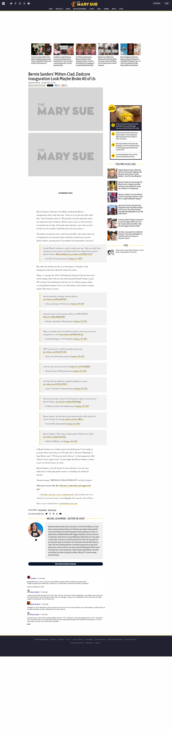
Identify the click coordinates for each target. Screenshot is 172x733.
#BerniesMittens (62, 254)
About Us (53, 639)
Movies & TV (59, 9)
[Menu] (3, 3)
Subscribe (156, 3)
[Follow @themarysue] (11, 5)
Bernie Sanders (42, 510)
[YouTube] (28, 5)
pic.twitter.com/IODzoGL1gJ (71, 334)
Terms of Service (78, 639)
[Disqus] (66, 599)
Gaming (106, 9)
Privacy (68, 639)
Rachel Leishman (35, 83)
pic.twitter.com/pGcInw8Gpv (54, 436)
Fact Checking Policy (77, 643)
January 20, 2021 (77, 303)
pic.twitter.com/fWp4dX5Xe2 (55, 299)
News (51, 9)
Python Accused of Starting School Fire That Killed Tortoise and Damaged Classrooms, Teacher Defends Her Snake (127, 126)
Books (68, 9)
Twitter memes (52, 510)
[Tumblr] (24, 5)
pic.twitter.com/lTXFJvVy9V (81, 254)
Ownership (89, 643)
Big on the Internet (79, 9)
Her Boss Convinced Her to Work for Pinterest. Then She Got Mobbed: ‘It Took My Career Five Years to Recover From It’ (130, 235)
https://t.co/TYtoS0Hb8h (80, 366)
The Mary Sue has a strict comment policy (58, 494)
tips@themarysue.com (68, 503)
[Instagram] (20, 5)
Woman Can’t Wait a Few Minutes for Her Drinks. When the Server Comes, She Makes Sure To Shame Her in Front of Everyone (107, 61)
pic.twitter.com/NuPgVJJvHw (55, 352)
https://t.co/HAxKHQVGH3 (54, 316)
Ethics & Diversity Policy (114, 639)
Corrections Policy (130, 639)
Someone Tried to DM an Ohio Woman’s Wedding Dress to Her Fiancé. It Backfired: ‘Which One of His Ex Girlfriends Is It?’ (41, 60)
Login (167, 3)
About (114, 9)
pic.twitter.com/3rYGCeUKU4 (55, 384)
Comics (91, 9)
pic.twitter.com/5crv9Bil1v (73, 419)
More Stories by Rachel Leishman (65, 564)
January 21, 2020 (75, 258)
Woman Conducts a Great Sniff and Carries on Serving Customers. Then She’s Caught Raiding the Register (130, 196)
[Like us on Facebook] (15, 5)
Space (99, 9)
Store (121, 9)
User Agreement (100, 639)
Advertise (61, 639)
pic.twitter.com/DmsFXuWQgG (68, 401)
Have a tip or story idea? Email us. (128, 250)
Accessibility (89, 639)
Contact (97, 643)
